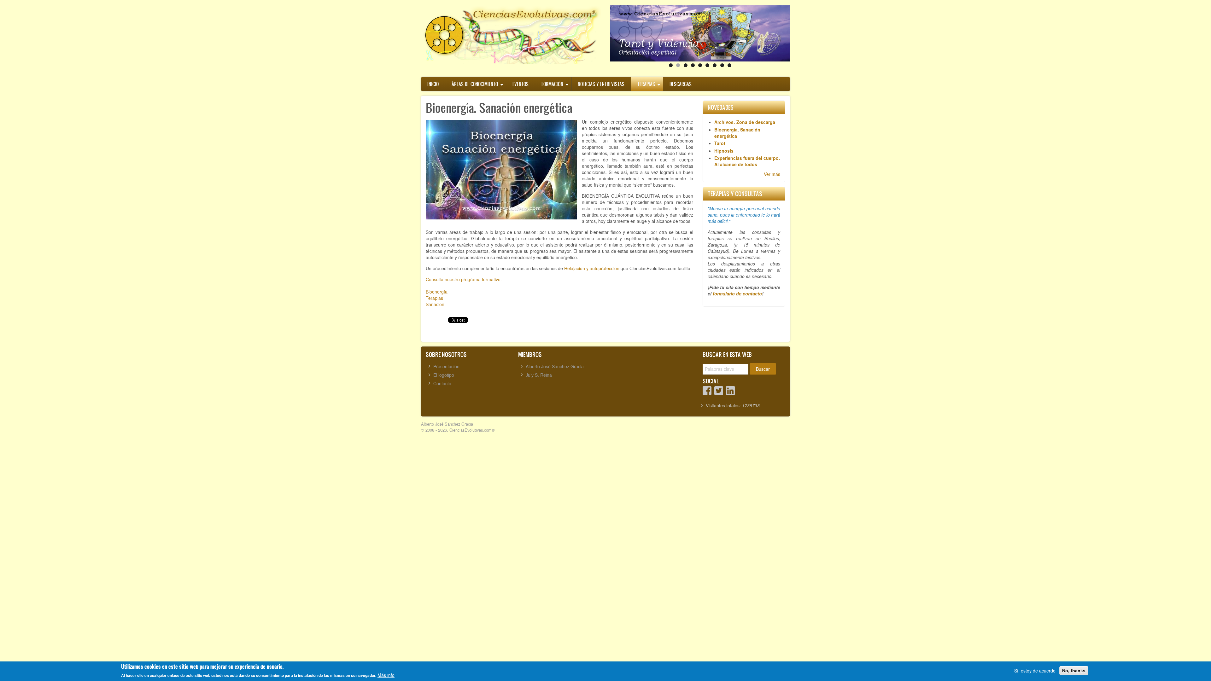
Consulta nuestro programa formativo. (464, 279)
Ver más (772, 174)
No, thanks (1073, 670)
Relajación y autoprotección (591, 268)
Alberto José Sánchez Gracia (555, 366)
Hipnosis (724, 151)
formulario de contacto (737, 293)
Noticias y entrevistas (601, 84)
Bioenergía (437, 291)
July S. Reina (539, 375)
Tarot (719, 143)
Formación (552, 84)
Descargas (681, 84)
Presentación (446, 366)
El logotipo (443, 375)
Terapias (646, 84)
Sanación (435, 304)
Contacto (442, 383)
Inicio (433, 84)
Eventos (520, 84)
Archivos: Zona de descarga (744, 122)
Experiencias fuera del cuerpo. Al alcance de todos (747, 161)
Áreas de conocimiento (475, 84)
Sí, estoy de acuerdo (1035, 670)
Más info (386, 675)
